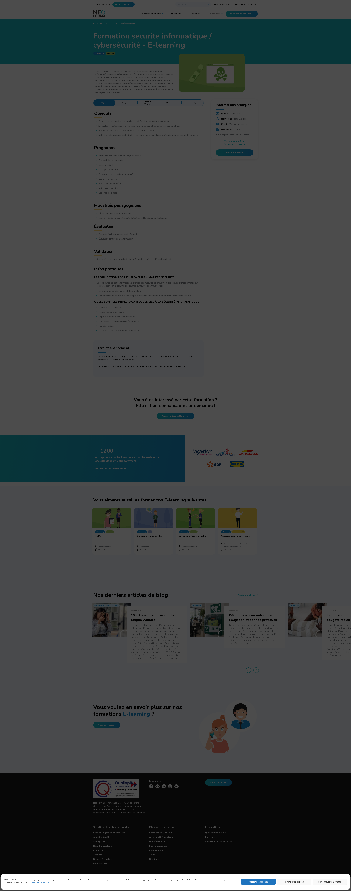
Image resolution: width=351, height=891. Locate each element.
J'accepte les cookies (258, 881)
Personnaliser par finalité (329, 881)
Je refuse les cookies (294, 881)
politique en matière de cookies (38, 882)
